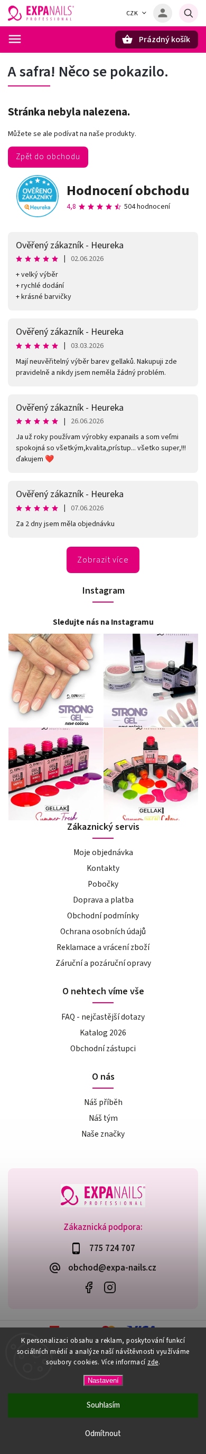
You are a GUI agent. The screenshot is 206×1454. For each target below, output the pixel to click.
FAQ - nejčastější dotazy (103, 1017)
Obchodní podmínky (103, 916)
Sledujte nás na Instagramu (103, 622)
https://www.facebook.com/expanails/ (88, 1287)
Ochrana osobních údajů (103, 931)
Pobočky (103, 884)
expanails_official (109, 1287)
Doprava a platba (103, 900)
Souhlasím (103, 1405)
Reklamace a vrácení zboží (103, 947)
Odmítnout (103, 1433)
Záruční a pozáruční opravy (103, 963)
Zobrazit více (103, 560)
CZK (132, 13)
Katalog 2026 (103, 1033)
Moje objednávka (103, 852)
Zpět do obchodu (48, 156)
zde (152, 1362)
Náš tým (103, 1118)
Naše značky (103, 1134)
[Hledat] (188, 13)
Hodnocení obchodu (128, 190)
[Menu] (15, 39)
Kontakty (103, 868)
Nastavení (103, 1380)
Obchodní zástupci (103, 1048)
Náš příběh (103, 1102)
